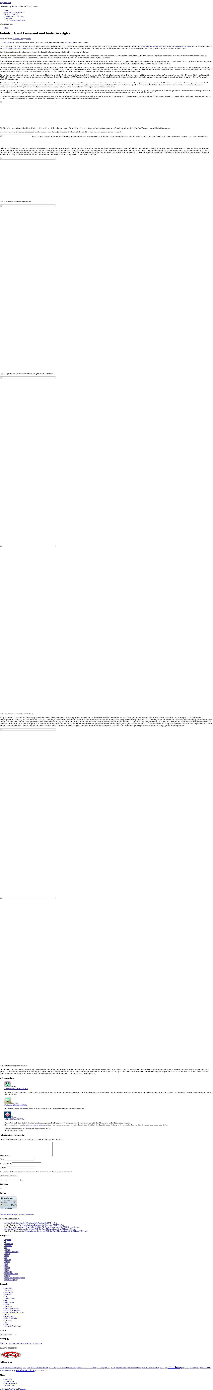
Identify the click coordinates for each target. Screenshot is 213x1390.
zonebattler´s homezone (12, 1326)
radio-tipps (8, 1272)
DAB (29, 1368)
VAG (10, 1370)
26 (3, 1368)
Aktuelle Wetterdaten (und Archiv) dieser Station (17, 1214)
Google (103, 1368)
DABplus (33, 1367)
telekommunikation (11, 1274)
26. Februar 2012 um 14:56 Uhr (15, 1105)
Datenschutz (40, 1368)
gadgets (7, 1250)
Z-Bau (6, 1324)
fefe (5, 1296)
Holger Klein (9, 1302)
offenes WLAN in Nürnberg (14, 12)
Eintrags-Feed (9, 1381)
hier (203, 67)
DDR (46, 1368)
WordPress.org (9, 1385)
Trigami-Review (6, 42)
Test (6, 1370)
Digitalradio (58, 1368)
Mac (147, 1367)
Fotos (6, 10)
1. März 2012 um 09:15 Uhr (14, 1119)
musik (6, 1256)
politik (6, 1270)
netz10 (6, 1314)
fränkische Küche (87, 1367)
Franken (80, 1368)
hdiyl (6, 1300)
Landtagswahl (141, 1368)
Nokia (166, 1368)
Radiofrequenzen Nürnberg (14, 16)
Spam (205, 1368)
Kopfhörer (129, 1368)
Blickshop (68, 42)
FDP (74, 1368)
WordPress (12, 1389)
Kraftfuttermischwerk (11, 1308)
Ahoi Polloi (8, 1288)
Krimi (135, 1368)
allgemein (7, 1240)
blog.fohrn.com (5, 3)
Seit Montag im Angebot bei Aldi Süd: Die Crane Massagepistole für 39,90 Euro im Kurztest (47, 1227)
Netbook (162, 1367)
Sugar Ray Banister (11, 1318)
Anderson (22, 1389)
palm (6, 1264)
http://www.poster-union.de (35, 1125)
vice (5, 1322)
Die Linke (51, 1367)
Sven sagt (7, 1320)
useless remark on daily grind (14, 1278)
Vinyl (14, 1370)
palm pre (187, 1367)
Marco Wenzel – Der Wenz (14, 1312)
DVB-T (64, 1367)
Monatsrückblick (154, 1368)
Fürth (94, 1368)
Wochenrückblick (39, 1370)
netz (5, 1258)
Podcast (192, 1368)
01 (1, 1368)
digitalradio (8, 1246)
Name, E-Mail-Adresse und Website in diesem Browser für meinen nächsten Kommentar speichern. (37, 1172)
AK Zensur (8, 1290)
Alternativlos (8, 1292)
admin (28, 39)
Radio (197, 1368)
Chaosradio (8, 1294)
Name (2, 1159)
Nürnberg (174, 1367)
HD (117, 1368)
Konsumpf (8, 1306)
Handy (108, 1368)
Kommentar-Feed (10, 1383)
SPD (209, 1368)
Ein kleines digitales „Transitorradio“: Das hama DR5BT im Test (34, 1223)
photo (6, 28)
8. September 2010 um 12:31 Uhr (16, 1089)
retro (201, 1368)
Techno (2, 1370)
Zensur (46, 1370)
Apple (7, 1368)
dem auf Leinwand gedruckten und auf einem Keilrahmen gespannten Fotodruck (162, 46)
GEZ (98, 1368)
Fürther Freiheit (9, 1298)
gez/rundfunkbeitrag (11, 1252)
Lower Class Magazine (12, 1310)
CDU (24, 1368)
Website (3, 1168)
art (5, 1242)
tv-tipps (7, 1276)
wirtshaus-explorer (10, 1280)
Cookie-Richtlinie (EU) (17, 20)
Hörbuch (121, 1368)
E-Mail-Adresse (5, 1163)
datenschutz (8, 1244)
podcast (7, 1268)
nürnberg (7, 1260)
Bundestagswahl (15, 1368)
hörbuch (7, 1254)
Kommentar (5, 1155)
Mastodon (38, 1343)
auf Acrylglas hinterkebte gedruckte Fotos (18, 48)
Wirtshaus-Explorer (25, 1370)
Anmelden (8, 1379)
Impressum (8, 18)
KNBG (7, 1304)
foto (5, 1248)
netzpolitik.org (9, 1316)
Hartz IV (113, 1367)
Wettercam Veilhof (10, 14)
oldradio (7, 1262)
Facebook (69, 1368)
